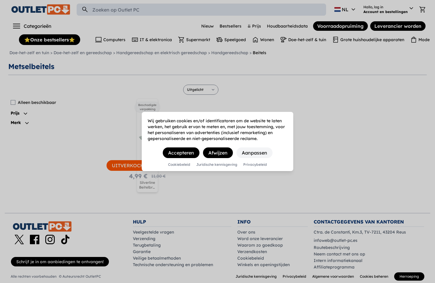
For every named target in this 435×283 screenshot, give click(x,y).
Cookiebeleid (179, 164)
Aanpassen (254, 153)
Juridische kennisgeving (216, 164)
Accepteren (181, 153)
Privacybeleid (255, 164)
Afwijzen (218, 153)
